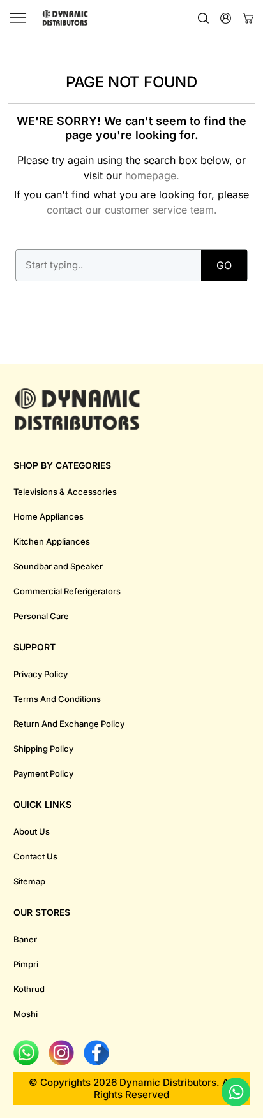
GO (224, 265)
